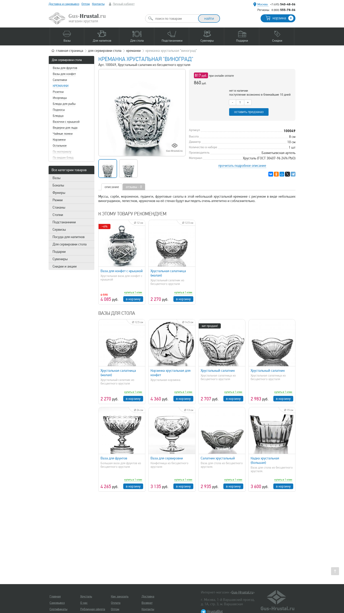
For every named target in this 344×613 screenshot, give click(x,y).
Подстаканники (64, 222)
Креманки (60, 86)
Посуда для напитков (69, 237)
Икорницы (60, 98)
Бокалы (58, 185)
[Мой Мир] (282, 174)
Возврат (147, 603)
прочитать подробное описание (242, 165)
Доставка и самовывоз (64, 4)
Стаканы (59, 207)
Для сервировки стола (67, 60)
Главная (55, 596)
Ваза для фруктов (114, 458)
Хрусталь (86, 596)
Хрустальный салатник (218, 370)
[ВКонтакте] (270, 174)
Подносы (59, 110)
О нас (84, 603)
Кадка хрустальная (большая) (265, 460)
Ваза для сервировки (166, 458)
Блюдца (58, 116)
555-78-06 (283, 10)
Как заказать (119, 596)
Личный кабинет (124, 4)
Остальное (60, 146)
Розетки (58, 92)
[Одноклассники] (276, 174)
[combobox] (175, 18)
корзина (282, 18)
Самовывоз (57, 603)
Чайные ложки (62, 134)
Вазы (57, 178)
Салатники (60, 80)
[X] (287, 174)
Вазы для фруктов (65, 68)
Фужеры (59, 192)
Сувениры (60, 259)
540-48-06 (282, 4)
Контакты (98, 4)
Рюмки (58, 200)
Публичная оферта (92, 609)
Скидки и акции (65, 266)
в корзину (133, 299)
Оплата (115, 603)
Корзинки (59, 140)
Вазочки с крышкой (66, 122)
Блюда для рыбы (64, 104)
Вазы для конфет (64, 74)
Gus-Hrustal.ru (242, 592)
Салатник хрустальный (218, 458)
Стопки (58, 215)
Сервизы (59, 229)
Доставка (148, 596)
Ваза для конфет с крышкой (122, 271)
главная (69, 50)
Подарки (59, 251)
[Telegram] (293, 174)
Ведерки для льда (65, 128)
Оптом (85, 4)
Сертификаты (58, 609)
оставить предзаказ (249, 112)
